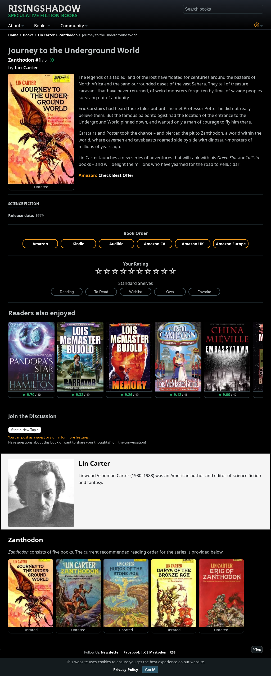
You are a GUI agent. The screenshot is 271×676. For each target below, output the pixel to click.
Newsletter (110, 652)
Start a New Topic (24, 430)
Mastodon (157, 652)
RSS (172, 652)
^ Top (257, 649)
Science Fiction (23, 203)
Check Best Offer (115, 175)
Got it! (150, 670)
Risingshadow (44, 10)
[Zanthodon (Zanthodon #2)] (52, 60)
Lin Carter (26, 67)
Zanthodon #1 (24, 60)
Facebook (132, 652)
